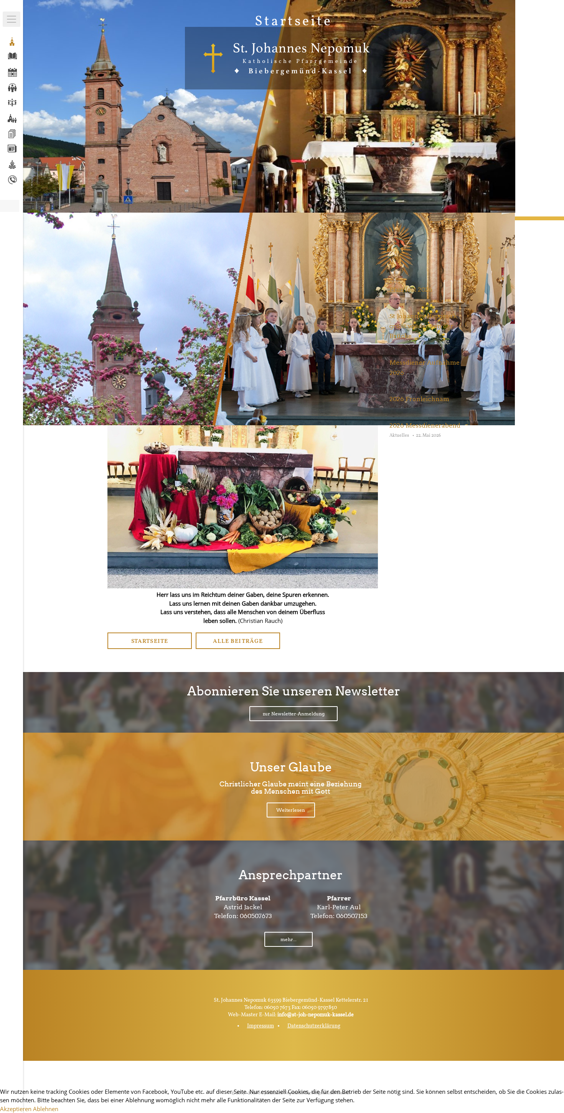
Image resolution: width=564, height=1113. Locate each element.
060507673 (256, 916)
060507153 (352, 916)
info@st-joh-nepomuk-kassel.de (315, 1015)
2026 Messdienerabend (424, 425)
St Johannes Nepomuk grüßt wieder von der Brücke (423, 326)
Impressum (260, 1026)
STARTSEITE (149, 641)
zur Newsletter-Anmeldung (294, 714)
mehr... (288, 939)
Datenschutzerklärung (313, 1026)
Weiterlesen (290, 810)
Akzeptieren (15, 1109)
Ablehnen (45, 1109)
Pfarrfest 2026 (410, 289)
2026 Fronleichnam (419, 399)
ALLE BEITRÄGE (237, 641)
